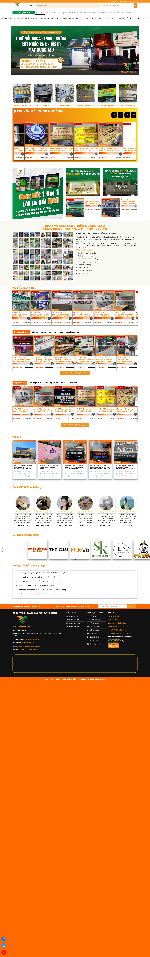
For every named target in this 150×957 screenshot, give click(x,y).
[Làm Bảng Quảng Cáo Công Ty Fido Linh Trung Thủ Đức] (106, 345)
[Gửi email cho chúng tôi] (16, 1)
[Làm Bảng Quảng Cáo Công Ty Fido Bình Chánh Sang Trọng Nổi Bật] (127, 345)
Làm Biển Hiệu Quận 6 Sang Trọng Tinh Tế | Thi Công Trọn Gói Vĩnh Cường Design (125, 467)
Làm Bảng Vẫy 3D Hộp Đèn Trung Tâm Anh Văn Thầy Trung (82, 315)
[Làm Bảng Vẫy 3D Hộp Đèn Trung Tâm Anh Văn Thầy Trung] (82, 300)
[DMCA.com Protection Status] (113, 645)
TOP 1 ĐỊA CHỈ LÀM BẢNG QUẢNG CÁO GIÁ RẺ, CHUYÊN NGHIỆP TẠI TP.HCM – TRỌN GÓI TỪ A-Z (100, 468)
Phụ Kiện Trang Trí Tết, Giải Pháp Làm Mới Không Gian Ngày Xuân (124, 315)
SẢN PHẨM (49, 13)
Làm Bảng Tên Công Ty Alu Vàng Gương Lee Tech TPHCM (106, 411)
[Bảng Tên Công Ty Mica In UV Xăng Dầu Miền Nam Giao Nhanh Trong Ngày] (54, 134)
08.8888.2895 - (28, 639)
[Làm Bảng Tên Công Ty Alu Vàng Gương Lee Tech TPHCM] (106, 396)
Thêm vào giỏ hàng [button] (15, 154)
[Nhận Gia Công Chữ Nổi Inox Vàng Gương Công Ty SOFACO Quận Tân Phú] (75, 207)
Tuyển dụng (131, 13)
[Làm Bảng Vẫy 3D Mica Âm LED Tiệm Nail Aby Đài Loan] (103, 300)
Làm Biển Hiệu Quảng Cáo (117, 623)
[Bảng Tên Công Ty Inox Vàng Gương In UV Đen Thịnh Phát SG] (103, 134)
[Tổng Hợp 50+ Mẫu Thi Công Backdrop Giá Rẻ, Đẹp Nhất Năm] (19, 300)
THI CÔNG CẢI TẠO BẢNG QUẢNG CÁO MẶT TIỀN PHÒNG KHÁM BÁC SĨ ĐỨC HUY (43, 360)
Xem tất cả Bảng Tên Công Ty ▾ (75, 425)
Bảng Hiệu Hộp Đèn (76, 13)
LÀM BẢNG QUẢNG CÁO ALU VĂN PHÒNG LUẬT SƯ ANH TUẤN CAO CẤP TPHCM (64, 360)
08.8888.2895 (37, 639)
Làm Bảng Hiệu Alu (61, 13)
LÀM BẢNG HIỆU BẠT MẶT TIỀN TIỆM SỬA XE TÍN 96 (128, 202)
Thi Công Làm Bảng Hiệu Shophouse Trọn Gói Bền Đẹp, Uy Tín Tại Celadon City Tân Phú (39, 315)
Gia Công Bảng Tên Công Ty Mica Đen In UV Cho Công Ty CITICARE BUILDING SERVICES (64, 411)
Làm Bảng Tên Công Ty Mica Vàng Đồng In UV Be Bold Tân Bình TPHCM (28, 149)
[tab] (21, 332)
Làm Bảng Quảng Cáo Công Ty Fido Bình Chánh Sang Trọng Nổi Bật (126, 360)
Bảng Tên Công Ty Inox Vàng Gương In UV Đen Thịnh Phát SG (102, 149)
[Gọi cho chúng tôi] (119, 640)
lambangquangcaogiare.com (29, 649)
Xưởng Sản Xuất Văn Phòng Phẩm (119, 633)
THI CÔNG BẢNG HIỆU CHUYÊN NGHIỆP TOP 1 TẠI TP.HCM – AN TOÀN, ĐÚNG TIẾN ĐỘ (74, 467)
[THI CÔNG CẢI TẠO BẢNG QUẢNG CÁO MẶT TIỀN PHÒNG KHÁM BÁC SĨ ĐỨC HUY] (43, 345)
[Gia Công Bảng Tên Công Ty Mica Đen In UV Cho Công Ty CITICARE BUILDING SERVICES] (64, 396)
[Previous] (15, 140)
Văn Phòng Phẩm (114, 616)
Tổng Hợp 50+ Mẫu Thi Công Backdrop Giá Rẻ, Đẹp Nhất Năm (18, 315)
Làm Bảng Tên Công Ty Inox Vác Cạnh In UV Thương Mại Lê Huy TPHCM (85, 411)
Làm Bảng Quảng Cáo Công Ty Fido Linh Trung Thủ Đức (106, 360)
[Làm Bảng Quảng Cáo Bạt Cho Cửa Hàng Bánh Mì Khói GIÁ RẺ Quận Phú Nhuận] (85, 345)
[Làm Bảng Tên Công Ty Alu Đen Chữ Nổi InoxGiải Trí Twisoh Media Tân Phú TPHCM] (78, 134)
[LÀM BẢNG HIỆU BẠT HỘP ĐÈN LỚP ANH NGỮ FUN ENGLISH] (128, 134)
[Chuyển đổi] (16, 573)
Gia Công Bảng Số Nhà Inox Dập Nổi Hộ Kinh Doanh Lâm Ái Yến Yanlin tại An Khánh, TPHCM (22, 411)
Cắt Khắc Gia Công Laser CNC (118, 626)
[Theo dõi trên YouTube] (18, 1)
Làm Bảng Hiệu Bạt (90, 13)
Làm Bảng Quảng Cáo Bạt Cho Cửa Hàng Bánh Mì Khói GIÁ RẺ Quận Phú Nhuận (84, 360)
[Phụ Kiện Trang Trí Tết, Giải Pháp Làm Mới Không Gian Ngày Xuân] (124, 300)
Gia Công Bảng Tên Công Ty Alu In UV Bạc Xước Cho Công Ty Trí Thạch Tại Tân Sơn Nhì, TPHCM (43, 411)
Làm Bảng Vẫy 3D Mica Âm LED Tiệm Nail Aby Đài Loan (103, 315)
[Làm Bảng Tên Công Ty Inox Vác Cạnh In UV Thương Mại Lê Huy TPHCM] (85, 396)
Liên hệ (123, 13)
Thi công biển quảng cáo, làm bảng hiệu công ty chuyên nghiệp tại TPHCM (23, 467)
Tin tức (116, 13)
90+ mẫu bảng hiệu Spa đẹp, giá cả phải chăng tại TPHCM (49, 467)
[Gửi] (98, 5)
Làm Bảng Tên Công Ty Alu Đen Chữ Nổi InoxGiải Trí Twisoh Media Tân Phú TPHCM (78, 149)
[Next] (134, 140)
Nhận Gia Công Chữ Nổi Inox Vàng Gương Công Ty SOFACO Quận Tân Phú (92, 202)
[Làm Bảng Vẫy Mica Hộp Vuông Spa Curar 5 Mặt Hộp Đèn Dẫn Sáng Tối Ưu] (61, 300)
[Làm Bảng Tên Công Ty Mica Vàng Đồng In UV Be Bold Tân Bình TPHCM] (29, 134)
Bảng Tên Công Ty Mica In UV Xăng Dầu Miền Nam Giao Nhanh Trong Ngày (52, 149)
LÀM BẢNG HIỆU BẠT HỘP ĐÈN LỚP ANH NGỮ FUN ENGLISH (126, 149)
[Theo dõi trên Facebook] (13, 1)
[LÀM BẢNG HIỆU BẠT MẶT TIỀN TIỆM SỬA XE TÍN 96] (111, 207)
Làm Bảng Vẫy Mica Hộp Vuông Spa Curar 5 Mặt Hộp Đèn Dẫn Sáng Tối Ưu (61, 315)
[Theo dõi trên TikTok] (15, 1)
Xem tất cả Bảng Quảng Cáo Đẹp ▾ (75, 373)
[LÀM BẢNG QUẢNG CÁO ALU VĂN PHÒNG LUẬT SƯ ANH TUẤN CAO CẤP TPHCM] (64, 345)
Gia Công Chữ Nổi (105, 13)
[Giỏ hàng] (135, 5)
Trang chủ (40, 13)
